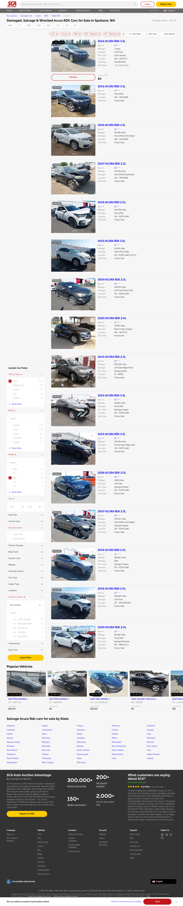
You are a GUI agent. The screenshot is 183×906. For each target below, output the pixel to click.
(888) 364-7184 (61, 891)
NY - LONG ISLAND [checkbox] (21, 619)
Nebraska (46, 746)
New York (46, 750)
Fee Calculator (136, 850)
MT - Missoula (110, 34)
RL (76, 25)
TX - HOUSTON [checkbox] (20, 637)
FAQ (131, 838)
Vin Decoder (135, 854)
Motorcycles (43, 842)
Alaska (45, 726)
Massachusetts (13, 742)
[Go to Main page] (12, 4)
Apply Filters (25, 657)
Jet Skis (41, 862)
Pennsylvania (82, 754)
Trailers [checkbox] (16, 398)
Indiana (115, 734)
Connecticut (47, 730)
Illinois (79, 734)
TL (21, 25)
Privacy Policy (32, 896)
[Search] (135, 4)
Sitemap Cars (43, 874)
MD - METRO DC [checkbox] (20, 628)
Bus (39, 850)
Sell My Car (115, 10)
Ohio (149, 750)
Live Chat (134, 842)
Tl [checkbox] (14, 473)
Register (102, 834)
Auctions (62, 10)
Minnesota (81, 742)
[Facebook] (166, 834)
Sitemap (74, 896)
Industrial (42, 866)
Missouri (150, 742)
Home (9, 10)
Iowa (149, 734)
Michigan (46, 742)
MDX (11, 25)
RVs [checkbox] (15, 394)
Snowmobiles (43, 870)
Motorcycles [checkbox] (18, 385)
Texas (79, 758)
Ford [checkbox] (15, 429)
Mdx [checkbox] (15, 469)
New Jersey (152, 746)
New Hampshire (119, 746)
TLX (58, 25)
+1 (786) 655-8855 (45, 891)
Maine (114, 738)
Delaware (81, 730)
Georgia (150, 730)
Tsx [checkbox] (14, 482)
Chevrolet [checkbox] (17, 438)
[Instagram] (162, 834)
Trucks (40, 846)
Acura (38, 16)
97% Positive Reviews (137, 782)
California (151, 726)
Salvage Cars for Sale (76, 786)
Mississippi (116, 742)
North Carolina (83, 750)
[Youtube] (162, 837)
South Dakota (12, 758)
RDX (46, 16)
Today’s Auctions (75, 834)
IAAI (148, 896)
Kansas (10, 738)
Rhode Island (117, 754)
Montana (10, 746)
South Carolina (153, 754)
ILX (68, 25)
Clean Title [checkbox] (18, 534)
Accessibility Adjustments (23, 881)
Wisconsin (81, 762)
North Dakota (118, 750)
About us (10, 834)
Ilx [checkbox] (14, 486)
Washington (12, 762)
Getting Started (82, 10)
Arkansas (116, 726)
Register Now (166, 4)
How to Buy (135, 834)
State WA (56, 16)
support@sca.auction (78, 891)
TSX (39, 25)
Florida (115, 730)
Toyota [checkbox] (16, 425)
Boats (40, 854)
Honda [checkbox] (16, 434)
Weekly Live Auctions (76, 805)
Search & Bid (24, 10)
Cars (53, 34)
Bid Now (73, 77)
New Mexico (12, 750)
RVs (39, 838)
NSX (49, 25)
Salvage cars (26, 16)
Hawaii (9, 734)
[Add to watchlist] (92, 43)
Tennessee (46, 758)
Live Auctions (45, 10)
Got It (157, 902)
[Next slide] (122, 34)
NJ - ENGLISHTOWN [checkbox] (22, 624)
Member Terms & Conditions (63, 896)
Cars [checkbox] (15, 381)
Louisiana (81, 738)
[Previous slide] (51, 34)
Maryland (151, 738)
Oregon (45, 754)
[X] (171, 835)
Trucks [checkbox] (16, 389)
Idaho (44, 734)
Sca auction (12, 16)
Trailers (41, 858)
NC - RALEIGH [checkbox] (19, 632)
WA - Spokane (91, 34)
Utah (114, 758)
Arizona (80, 726)
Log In (147, 4)
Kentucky (46, 738)
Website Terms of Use (44, 896)
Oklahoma (11, 754)
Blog (101, 10)
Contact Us (135, 846)
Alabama (11, 726)
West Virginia (47, 762)
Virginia (150, 758)
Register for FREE (27, 814)
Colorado (11, 730)
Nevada (80, 746)
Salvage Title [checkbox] (19, 539)
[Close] (176, 902)
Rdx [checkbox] (15, 478)
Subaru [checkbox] (16, 442)
